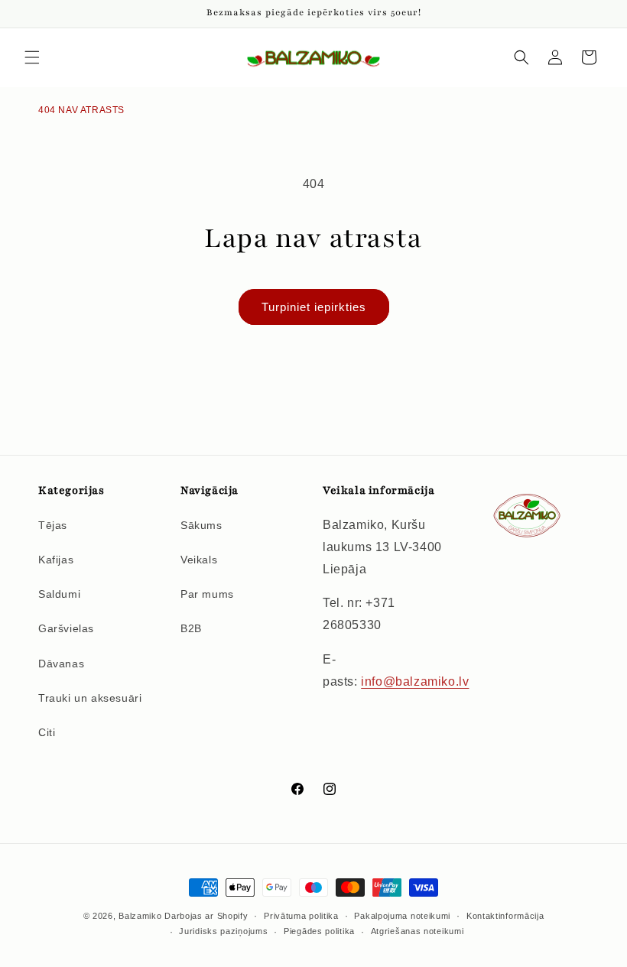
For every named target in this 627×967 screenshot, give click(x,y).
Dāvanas (61, 663)
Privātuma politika (301, 915)
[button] (32, 57)
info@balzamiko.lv (415, 681)
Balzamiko (140, 915)
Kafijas (55, 559)
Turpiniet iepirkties (314, 306)
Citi (46, 732)
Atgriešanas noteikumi (417, 931)
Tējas (52, 525)
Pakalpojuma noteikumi (402, 915)
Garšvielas (66, 628)
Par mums (207, 594)
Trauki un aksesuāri (89, 698)
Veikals (198, 559)
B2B (191, 628)
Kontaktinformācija (505, 915)
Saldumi (59, 594)
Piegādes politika (319, 931)
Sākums (201, 525)
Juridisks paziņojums (223, 931)
